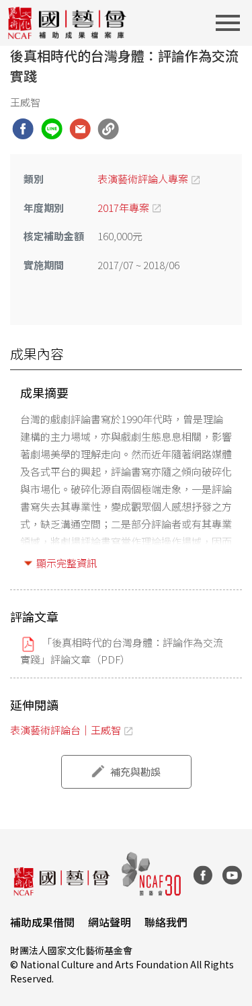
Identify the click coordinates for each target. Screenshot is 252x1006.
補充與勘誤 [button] (135, 771)
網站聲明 (109, 922)
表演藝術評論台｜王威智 (65, 730)
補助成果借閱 (42, 922)
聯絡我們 (165, 922)
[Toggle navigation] (232, 23)
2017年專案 (123, 208)
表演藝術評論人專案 (142, 179)
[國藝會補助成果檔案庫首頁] (67, 23)
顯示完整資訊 (66, 563)
